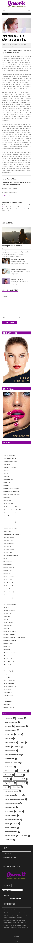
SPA (5, 698)
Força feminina (8, 582)
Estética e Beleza (8, 567)
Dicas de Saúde (8, 543)
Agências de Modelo (9, 458)
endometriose (7, 561)
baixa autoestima (21, 726)
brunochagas (9, 738)
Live (7, 787)
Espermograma (8, 564)
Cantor (6, 485)
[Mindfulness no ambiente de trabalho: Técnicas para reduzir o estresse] (6, 261)
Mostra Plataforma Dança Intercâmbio (15, 799)
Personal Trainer (8, 662)
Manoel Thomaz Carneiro (12, 791)
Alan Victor (21, 718)
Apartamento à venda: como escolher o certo (15, 909)
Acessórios (7, 452)
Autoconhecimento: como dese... (19, 269)
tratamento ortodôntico (12, 831)
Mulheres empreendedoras (13, 803)
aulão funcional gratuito (12, 722)
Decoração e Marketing (10, 528)
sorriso (8, 823)
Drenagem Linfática (9, 549)
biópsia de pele (10, 734)
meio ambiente (8, 643)
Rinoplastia (7, 674)
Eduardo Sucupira (10, 771)
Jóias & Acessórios (9, 610)
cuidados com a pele (11, 750)
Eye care (6, 573)
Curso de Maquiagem (9, 513)
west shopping (10, 839)
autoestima (9, 726)
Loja (5, 619)
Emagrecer (7, 552)
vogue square (24, 835)
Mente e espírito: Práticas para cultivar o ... (13, 246)
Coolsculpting (7, 503)
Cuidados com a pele (9, 506)
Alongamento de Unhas (10, 461)
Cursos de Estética (8, 522)
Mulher (6, 649)
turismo (6, 704)
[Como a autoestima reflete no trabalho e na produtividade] (6, 281)
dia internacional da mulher (13, 762)
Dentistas (6, 531)
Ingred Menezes (10, 783)
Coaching (6, 497)
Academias (7, 449)
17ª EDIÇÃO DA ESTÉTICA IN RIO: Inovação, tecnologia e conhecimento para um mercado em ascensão (16, 927)
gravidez (6, 589)
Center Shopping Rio (11, 742)
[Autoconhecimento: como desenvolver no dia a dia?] (6, 271)
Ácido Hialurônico (8, 455)
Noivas (6, 655)
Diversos (6, 546)
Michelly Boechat (10, 795)
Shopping (6, 689)
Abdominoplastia (8, 446)
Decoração (7, 525)
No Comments (15, 44)
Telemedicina (7, 701)
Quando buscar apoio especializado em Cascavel (16, 912)
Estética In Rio (7, 570)
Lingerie (6, 616)
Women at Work (8, 707)
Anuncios (6, 464)
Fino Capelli (9, 775)
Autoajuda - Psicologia (9, 46)
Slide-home (7, 692)
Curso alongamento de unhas (13, 754)
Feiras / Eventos (8, 576)
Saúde (4, 207)
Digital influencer (10, 766)
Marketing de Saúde (9, 634)
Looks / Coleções (8, 622)
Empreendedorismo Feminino (11, 555)
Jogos (5, 607)
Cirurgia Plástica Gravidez (10, 491)
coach (23, 742)
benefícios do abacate (11, 730)
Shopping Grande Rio (11, 815)
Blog (5, 470)
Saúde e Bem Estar (8, 686)
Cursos (6, 516)
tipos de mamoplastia (11, 827)
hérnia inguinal (7, 595)
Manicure (6, 628)
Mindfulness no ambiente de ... (18, 259)
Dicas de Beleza (8, 537)
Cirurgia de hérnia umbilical (11, 488)
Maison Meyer (17, 787)
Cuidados (18, 746)
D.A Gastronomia (10, 758)
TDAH (17, 823)
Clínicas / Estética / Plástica (11, 494)
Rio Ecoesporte (10, 811)
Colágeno (6, 500)
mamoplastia (7, 625)
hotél (5, 601)
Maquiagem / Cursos (9, 631)
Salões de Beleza (8, 680)
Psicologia (6, 665)
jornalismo (6, 613)
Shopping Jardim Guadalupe (13, 819)
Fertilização (7, 579)
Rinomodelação (8, 671)
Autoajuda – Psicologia (10, 467)
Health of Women (8, 592)
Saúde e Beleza (8, 683)
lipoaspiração (23, 783)
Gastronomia (7, 585)
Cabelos (6, 482)
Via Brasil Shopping (11, 835)
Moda (5, 646)
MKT (21, 795)
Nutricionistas (7, 658)
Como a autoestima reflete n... (18, 279)
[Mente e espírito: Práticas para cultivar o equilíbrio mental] (16, 235)
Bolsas (6, 476)
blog (20, 734)
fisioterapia (20, 775)
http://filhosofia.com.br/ (8, 196)
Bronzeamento (8, 479)
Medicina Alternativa (9, 640)
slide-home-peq (8, 695)
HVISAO (8, 779)
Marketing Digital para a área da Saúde (14, 637)
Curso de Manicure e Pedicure (11, 509)
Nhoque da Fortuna (11, 807)
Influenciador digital (9, 604)
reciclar (6, 668)
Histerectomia (7, 598)
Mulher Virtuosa (8, 652)
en (5, 558)
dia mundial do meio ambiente (11, 534)
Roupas (6, 677)
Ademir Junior (9, 718)
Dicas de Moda (8, 540)
